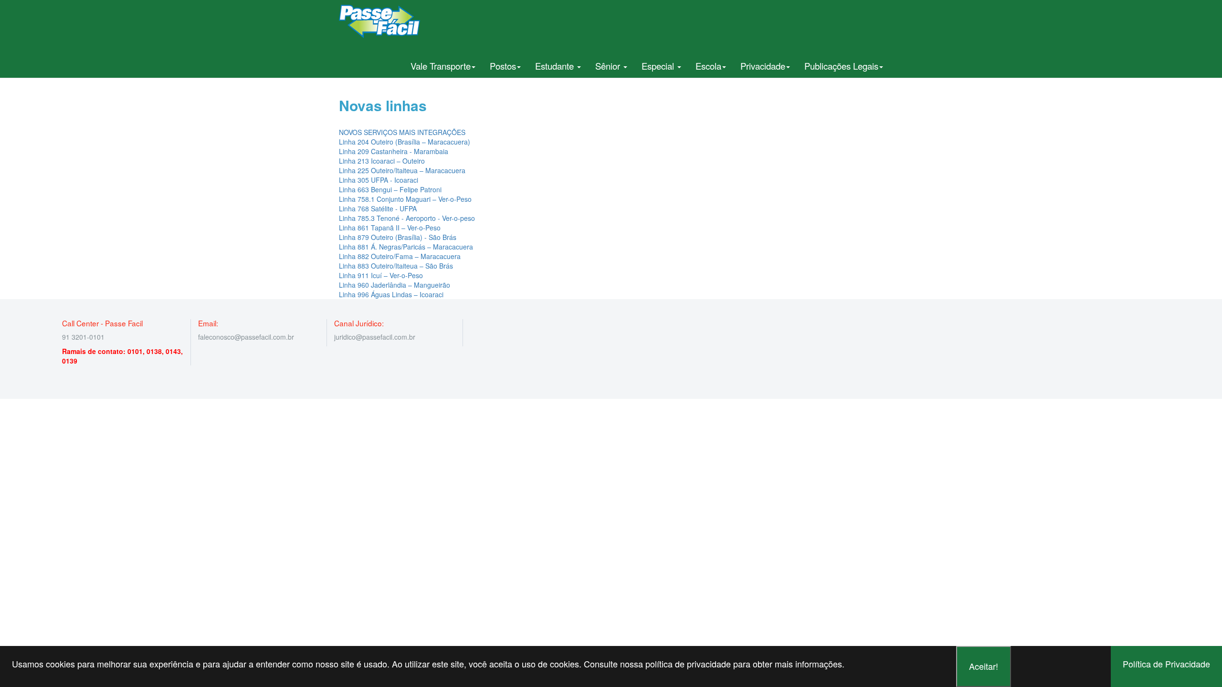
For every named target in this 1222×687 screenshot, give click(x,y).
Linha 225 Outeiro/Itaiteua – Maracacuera (402, 170)
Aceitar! (983, 666)
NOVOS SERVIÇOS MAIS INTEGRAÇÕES (402, 132)
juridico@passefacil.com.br (374, 337)
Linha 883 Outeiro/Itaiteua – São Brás (396, 266)
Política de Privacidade (1166, 663)
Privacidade (762, 66)
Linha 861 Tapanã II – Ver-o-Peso (390, 227)
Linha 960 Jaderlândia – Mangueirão (394, 285)
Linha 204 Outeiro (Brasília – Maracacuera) (404, 141)
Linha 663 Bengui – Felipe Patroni (390, 189)
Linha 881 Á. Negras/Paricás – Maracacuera (406, 246)
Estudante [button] (555, 66)
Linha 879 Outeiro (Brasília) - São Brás (397, 237)
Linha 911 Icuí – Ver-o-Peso (381, 275)
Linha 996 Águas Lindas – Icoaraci (391, 294)
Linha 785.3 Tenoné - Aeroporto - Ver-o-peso (407, 218)
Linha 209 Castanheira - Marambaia (393, 151)
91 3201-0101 (83, 337)
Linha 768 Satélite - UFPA (378, 208)
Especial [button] (659, 66)
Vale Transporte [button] (441, 66)
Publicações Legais (841, 66)
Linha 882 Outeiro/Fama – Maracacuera (400, 256)
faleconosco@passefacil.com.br (246, 337)
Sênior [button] (608, 66)
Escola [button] (708, 66)
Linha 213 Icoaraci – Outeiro (382, 161)
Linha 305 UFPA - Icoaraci (378, 180)
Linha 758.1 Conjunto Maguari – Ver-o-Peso (405, 199)
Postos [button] (503, 66)
